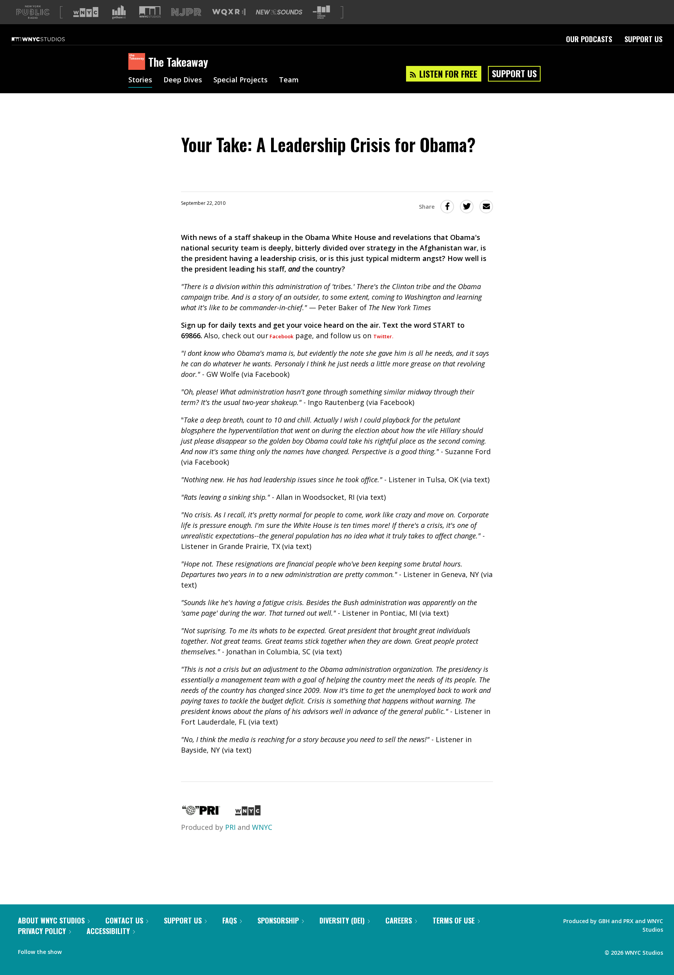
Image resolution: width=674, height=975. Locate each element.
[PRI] (201, 812)
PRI (230, 827)
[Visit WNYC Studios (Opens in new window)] (150, 12)
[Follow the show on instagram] (102, 950)
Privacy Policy (42, 931)
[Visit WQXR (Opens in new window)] (228, 12)
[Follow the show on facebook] (72, 950)
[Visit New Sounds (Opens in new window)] (279, 12)
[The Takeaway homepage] (138, 62)
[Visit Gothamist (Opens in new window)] (119, 12)
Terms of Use (454, 920)
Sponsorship (278, 920)
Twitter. (383, 336)
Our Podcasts (589, 39)
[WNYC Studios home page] (48, 39)
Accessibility (108, 931)
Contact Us (124, 920)
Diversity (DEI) (342, 920)
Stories (140, 80)
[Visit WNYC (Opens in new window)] (85, 12)
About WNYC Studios (51, 920)
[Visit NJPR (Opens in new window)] (186, 12)
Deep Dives (182, 80)
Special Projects (240, 80)
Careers (398, 920)
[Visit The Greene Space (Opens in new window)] (321, 12)
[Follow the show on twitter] (88, 950)
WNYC (262, 827)
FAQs (229, 920)
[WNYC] (248, 812)
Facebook (280, 336)
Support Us (643, 39)
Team (289, 80)
